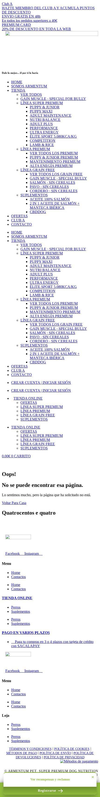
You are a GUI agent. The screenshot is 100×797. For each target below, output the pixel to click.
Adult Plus (41, 124)
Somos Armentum (29, 86)
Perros (15, 607)
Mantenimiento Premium (55, 162)
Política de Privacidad (64, 757)
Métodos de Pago (21, 753)
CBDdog (38, 212)
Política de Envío (55, 753)
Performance (44, 128)
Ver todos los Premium (54, 153)
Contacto (21, 224)
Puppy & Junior (45, 107)
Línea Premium (35, 149)
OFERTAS (19, 216)
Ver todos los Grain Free (56, 174)
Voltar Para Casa (14, 503)
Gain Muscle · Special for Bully (53, 99)
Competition (42, 141)
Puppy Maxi (41, 111)
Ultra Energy (44, 132)
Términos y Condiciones (30, 749)
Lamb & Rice (42, 145)
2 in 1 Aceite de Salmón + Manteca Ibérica (55, 205)
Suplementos (34, 195)
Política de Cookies (72, 749)
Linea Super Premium (41, 407)
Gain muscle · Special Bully (58, 178)
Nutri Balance (45, 120)
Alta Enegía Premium (51, 166)
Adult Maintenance (50, 115)
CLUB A (18, 220)
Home (16, 82)
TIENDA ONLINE (17, 598)
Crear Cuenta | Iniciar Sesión (41, 383)
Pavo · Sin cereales (49, 187)
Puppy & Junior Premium (54, 157)
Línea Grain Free (37, 170)
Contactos (18, 577)
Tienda (18, 90)
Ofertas (28, 403)
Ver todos (31, 95)
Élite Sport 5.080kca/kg (53, 136)
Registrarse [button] (47, 790)
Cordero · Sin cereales (53, 191)
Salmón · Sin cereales (52, 182)
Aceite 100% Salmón (50, 199)
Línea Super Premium (41, 103)
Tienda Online (28, 398)
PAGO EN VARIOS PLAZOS (26, 633)
